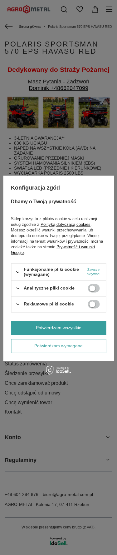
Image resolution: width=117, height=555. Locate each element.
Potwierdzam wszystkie (58, 327)
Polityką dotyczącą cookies (65, 224)
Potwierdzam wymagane (58, 345)
